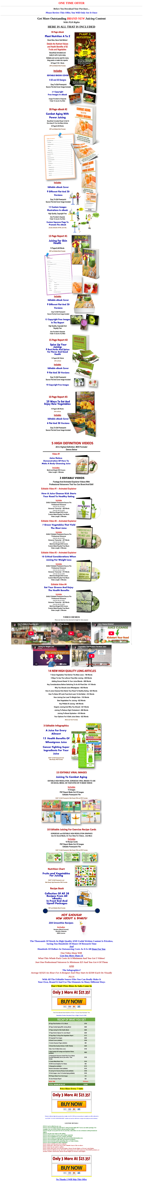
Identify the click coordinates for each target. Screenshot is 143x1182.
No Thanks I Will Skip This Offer (71, 1179)
